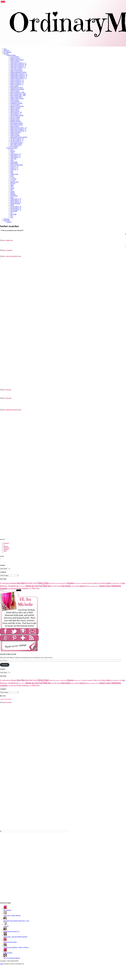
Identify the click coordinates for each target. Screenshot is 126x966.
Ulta (11, 212)
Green (108, 583)
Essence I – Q (14, 168)
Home (5, 49)
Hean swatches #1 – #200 (17, 92)
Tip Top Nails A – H (15, 206)
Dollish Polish (14, 163)
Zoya (11, 217)
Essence (70, 583)
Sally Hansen (13, 195)
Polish (68, 586)
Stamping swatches (12, 148)
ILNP (11, 175)
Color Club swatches (16, 69)
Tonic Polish (13, 211)
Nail (41, 586)
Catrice (12, 152)
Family (2, 964)
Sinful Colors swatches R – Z (18, 131)
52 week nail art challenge (8, 583)
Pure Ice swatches (15, 117)
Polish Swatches (11, 55)
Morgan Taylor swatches (17, 106)
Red (86, 586)
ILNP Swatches (14, 100)
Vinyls (30, 588)
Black (19, 583)
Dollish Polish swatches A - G (11, 931)
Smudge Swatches (15, 132)
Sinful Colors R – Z (15, 202)
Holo (118, 583)
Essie (11, 171)
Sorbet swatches (14, 134)
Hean (11, 172)
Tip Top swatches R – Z (16, 141)
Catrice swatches (14, 61)
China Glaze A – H (15, 154)
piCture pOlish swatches (16, 115)
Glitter (95, 583)
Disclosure (6, 219)
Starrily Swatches (15, 135)
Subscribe (4, 664)
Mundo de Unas (32, 586)
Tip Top (13, 588)
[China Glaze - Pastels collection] (5, 914)
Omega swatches (14, 111)
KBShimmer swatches (16, 103)
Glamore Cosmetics (87, 583)
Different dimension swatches (18, 72)
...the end (5, 926)
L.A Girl (12, 180)
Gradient (103, 583)
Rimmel (12, 192)
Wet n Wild (13, 214)
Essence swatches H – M (17, 81)
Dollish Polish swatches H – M (18, 75)
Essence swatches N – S (16, 83)
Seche (12, 197)
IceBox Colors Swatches (17, 98)
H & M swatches (14, 90)
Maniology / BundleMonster (9, 586)
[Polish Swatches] (5, 951)
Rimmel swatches (15, 120)
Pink (63, 586)
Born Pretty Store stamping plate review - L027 (16, 920)
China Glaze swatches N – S (18, 66)
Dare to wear (13, 161)
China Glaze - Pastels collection (12, 915)
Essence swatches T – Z (16, 84)
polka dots (73, 586)
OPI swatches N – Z (15, 114)
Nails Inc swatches (15, 107)
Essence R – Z (14, 169)
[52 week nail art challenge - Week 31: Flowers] (5, 946)
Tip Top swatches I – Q (16, 140)
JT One (12, 177)
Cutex (12, 160)
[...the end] (5, 924)
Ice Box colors (14, 174)
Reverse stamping (92, 586)
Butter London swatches (16, 60)
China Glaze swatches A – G (18, 63)
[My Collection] (5, 908)
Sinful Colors (105, 585)
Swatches (6, 53)
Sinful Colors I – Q (15, 200)
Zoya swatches (14, 146)
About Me (6, 50)
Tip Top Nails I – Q (15, 208)
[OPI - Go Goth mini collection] (5, 956)
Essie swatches (14, 86)
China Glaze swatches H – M (18, 64)
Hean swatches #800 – (16, 97)
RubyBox (13, 194)
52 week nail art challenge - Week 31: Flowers (16, 947)
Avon (11, 149)
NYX (11, 186)
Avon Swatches (14, 56)
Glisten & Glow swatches (17, 89)
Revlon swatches (14, 118)
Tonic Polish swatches (16, 143)
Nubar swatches (14, 109)
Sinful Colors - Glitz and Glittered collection (15, 936)
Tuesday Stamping (22, 588)
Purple (82, 586)
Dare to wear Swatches (16, 70)
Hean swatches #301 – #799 (18, 95)
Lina (123, 583)
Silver (97, 586)
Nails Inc (12, 183)
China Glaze (43, 583)
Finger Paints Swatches (16, 87)
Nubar (12, 185)
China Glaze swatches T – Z (18, 67)
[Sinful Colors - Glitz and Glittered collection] (5, 935)
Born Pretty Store (31, 583)
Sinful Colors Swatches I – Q (18, 129)
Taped (9, 588)
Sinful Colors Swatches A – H (18, 127)
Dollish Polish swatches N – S (18, 77)
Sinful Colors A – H (15, 199)
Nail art (46, 585)
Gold (98, 583)
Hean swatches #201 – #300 (18, 94)
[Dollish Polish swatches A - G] (5, 930)
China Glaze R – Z (15, 157)
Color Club (13, 158)
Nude (52, 586)
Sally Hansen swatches (16, 123)
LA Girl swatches (15, 104)
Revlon (12, 191)
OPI (11, 189)
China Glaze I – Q (15, 155)
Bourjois (12, 151)
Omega (12, 188)
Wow (11, 216)
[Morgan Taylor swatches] (5, 940)
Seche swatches (14, 126)
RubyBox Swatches (15, 121)
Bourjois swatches (15, 58)
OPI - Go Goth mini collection (11, 958)
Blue (23, 583)
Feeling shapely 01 (78, 583)
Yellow (38, 588)
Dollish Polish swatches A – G (18, 73)
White (34, 588)
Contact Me (6, 220)
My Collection (7, 52)
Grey (112, 583)
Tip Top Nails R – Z (15, 209)
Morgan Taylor (14, 182)
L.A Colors (13, 178)
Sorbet (12, 205)
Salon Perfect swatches (16, 124)
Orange (59, 586)
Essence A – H (14, 166)
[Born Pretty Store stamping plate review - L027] (5, 919)
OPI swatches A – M (16, 112)
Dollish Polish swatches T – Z (18, 78)
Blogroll (9, 222)
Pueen (77, 586)
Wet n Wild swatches (16, 144)
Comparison (57, 583)
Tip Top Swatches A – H (17, 138)
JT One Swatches (15, 101)
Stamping (116, 585)
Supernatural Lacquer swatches (18, 137)
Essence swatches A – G (16, 80)
